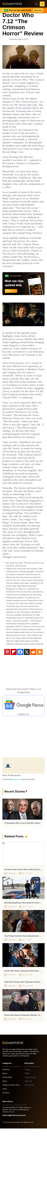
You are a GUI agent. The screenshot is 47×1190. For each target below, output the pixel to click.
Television (6, 1131)
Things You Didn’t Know (11, 1146)
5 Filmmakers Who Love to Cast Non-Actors (22, 882)
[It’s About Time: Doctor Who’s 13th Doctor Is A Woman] (23, 913)
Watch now (38, 10)
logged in (16, 839)
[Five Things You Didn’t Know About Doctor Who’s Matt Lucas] (23, 980)
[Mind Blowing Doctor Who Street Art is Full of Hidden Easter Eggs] (23, 947)
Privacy (27, 1131)
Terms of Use (30, 1139)
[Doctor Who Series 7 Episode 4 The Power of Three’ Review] (23, 1014)
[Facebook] (20, 711)
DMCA (27, 1135)
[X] (27, 711)
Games (5, 1150)
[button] (42, 4)
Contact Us (29, 1147)
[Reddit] (33, 711)
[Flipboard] (14, 711)
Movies (5, 1135)
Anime (4, 1143)
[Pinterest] (7, 711)
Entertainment (7, 1139)
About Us (28, 1143)
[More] (40, 711)
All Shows (6, 1154)
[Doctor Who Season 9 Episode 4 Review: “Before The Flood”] (23, 1059)
